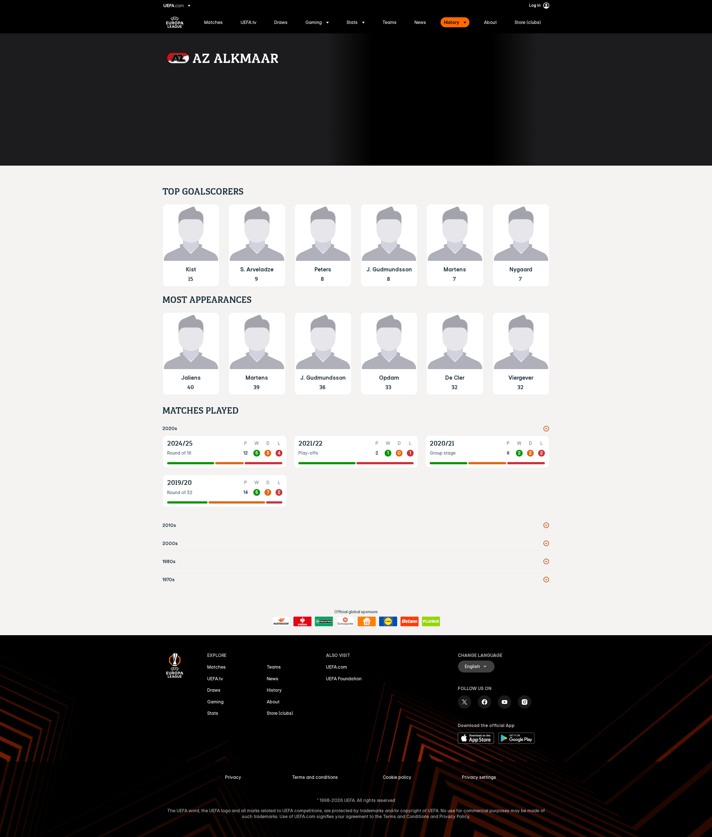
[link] (213, 22)
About (273, 701)
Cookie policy (397, 777)
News (272, 678)
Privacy (233, 777)
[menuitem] (215, 22)
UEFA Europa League (174, 22)
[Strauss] (302, 622)
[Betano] (409, 622)
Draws (214, 690)
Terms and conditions (315, 777)
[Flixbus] (431, 622)
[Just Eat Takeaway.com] (367, 622)
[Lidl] (388, 622)
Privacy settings (479, 777)
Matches (216, 666)
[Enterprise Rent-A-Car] (324, 622)
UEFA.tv (215, 678)
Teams (274, 666)
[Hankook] (281, 622)
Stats (212, 713)
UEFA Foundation (344, 678)
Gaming (215, 701)
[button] (317, 22)
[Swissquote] (345, 622)
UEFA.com (336, 666)
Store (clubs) (280, 713)
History (274, 690)
